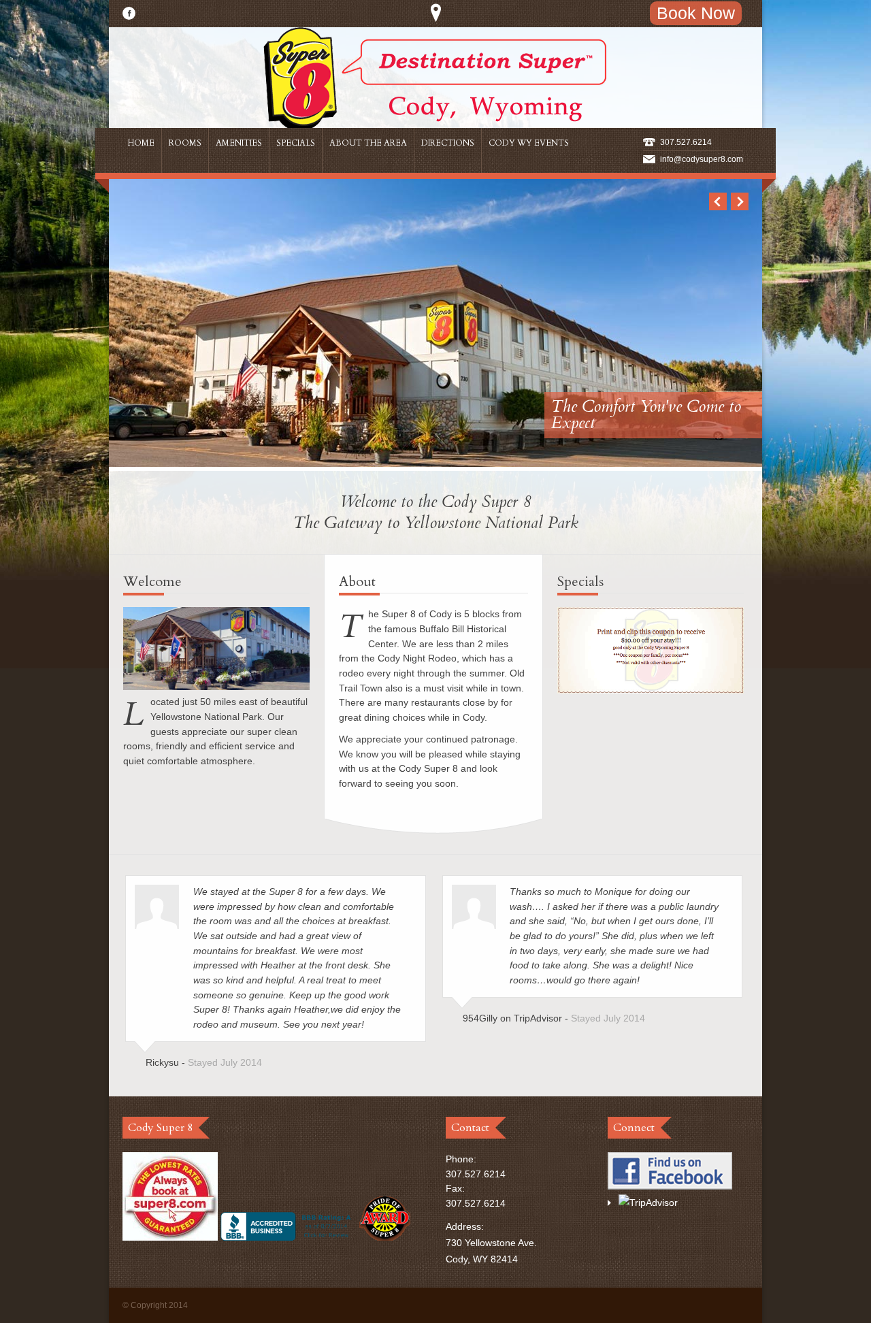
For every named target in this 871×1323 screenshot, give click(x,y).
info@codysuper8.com (701, 159)
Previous (718, 201)
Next (740, 201)
